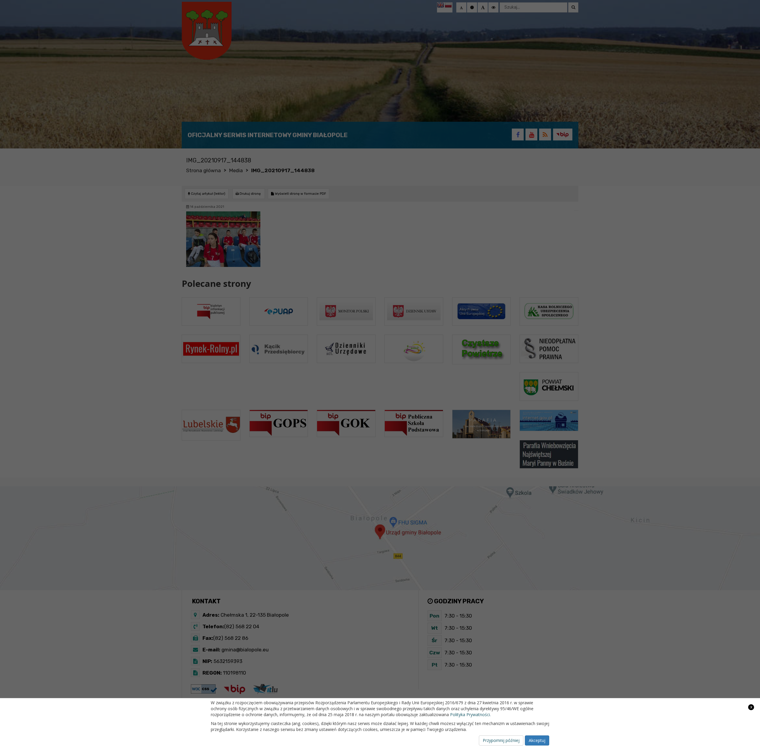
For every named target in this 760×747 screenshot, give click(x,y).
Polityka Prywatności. (470, 714)
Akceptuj (537, 740)
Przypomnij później (501, 740)
